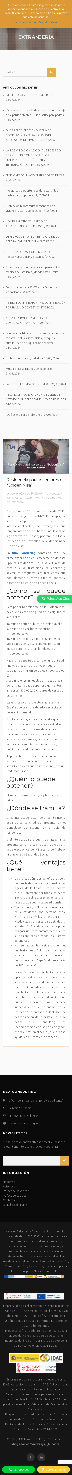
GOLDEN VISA (15, 502)
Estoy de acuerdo (25, 22)
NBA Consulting (34, 1439)
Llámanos (21, 1470)
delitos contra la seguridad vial (24, 358)
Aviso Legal (10, 1186)
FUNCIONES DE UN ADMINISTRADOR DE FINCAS (35, 175)
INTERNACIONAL (30, 497)
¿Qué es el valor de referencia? (24, 414)
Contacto (9, 1200)
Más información (48, 22)
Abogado (12, 497)
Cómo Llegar (55, 1470)
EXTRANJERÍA (53, 497)
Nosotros (9, 1181)
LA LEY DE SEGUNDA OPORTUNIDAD (28, 384)
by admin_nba (15, 493)
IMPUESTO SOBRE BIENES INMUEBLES (29, 95)
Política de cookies (14, 1195)
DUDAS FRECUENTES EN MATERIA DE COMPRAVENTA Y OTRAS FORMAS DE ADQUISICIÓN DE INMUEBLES (29, 135)
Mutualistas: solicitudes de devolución (29, 368)
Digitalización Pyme (15, 1204)
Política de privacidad (16, 1191)
